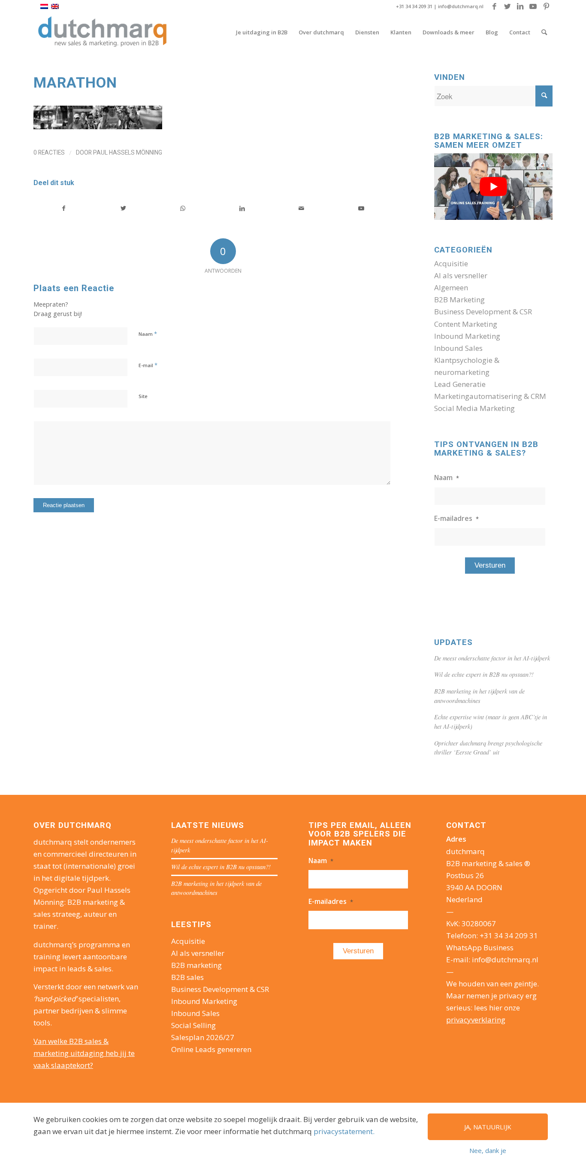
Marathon (75, 82)
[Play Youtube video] (493, 186)
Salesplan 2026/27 (202, 1037)
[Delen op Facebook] (64, 208)
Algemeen (451, 287)
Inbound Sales (458, 348)
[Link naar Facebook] (494, 6)
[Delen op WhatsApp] (182, 208)
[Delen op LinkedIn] (242, 208)
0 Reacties (49, 152)
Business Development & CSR (483, 311)
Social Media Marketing (474, 408)
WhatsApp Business (480, 947)
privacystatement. (344, 1131)
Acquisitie (451, 263)
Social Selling (193, 1025)
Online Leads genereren (211, 1049)
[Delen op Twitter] (123, 208)
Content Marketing (465, 324)
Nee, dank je (487, 1150)
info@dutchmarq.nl (460, 6)
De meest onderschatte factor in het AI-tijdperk (492, 658)
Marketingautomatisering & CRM (490, 396)
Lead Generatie (460, 384)
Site (143, 396)
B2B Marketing (459, 299)
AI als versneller (460, 275)
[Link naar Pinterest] (546, 6)
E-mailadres (456, 518)
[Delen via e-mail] (301, 208)
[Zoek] (544, 32)
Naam (148, 334)
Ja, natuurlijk (487, 1126)
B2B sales (187, 977)
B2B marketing (196, 965)
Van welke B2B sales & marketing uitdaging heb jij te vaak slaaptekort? (84, 1053)
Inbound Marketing (467, 336)
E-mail (148, 365)
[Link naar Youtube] (533, 6)
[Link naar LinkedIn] (520, 6)
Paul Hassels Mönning (127, 152)
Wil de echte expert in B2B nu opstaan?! (484, 674)
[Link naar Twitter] (507, 6)
